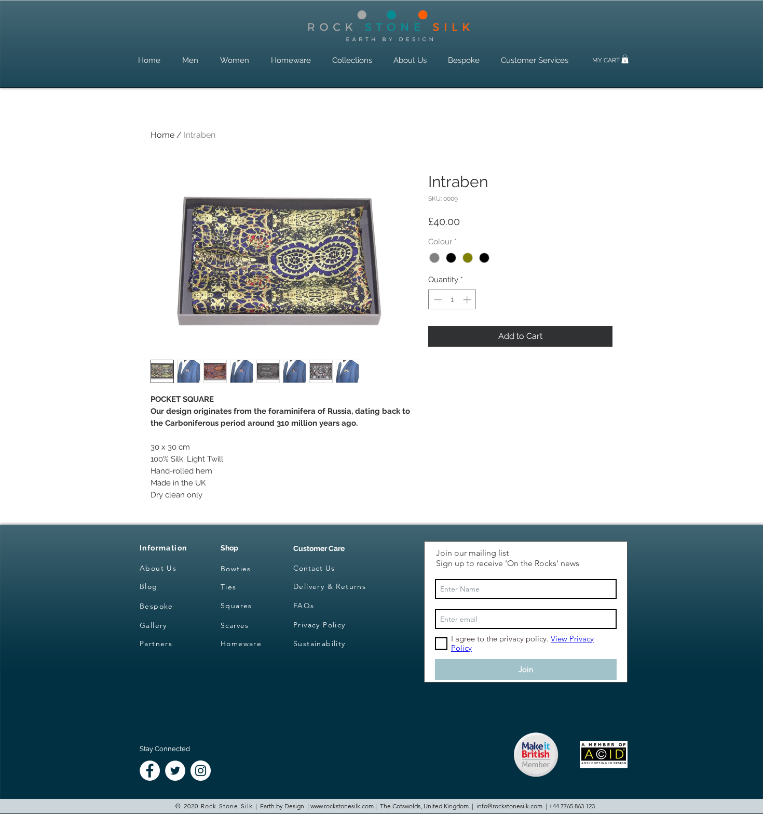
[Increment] (468, 299)
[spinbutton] (452, 299)
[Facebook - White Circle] (150, 770)
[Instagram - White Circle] (200, 770)
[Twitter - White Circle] (175, 770)
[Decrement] (437, 299)
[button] (625, 59)
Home (162, 135)
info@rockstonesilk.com (509, 806)
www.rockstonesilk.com (342, 806)
